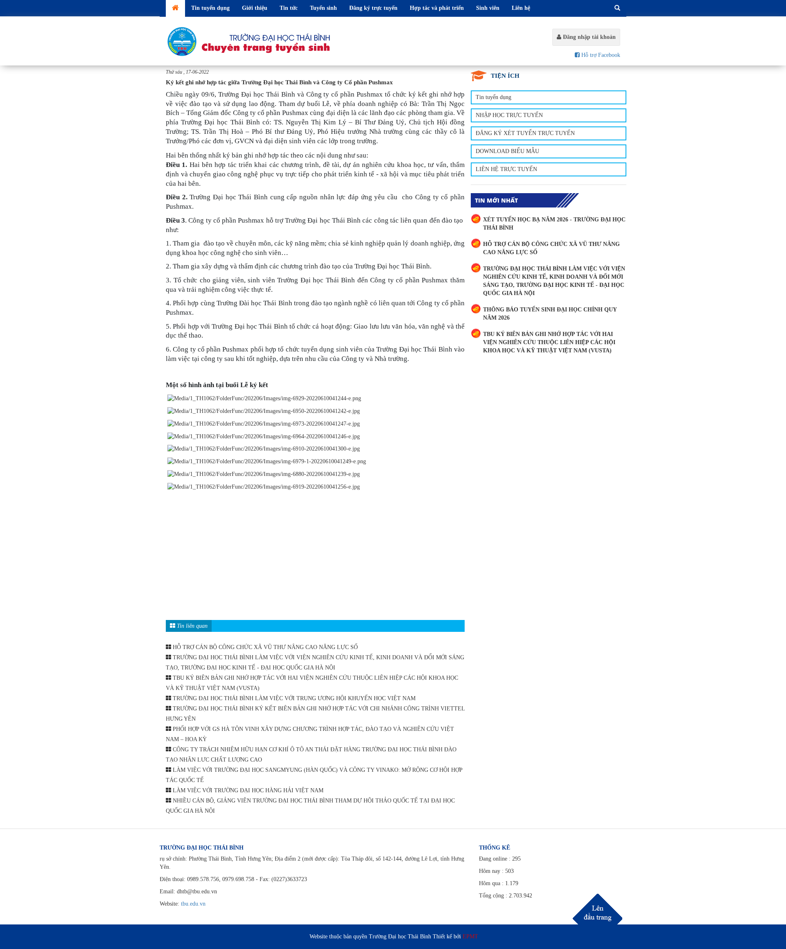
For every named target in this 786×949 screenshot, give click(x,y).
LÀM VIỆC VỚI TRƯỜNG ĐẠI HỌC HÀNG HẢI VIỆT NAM (247, 790)
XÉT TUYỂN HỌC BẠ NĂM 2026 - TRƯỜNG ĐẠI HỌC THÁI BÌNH (554, 223)
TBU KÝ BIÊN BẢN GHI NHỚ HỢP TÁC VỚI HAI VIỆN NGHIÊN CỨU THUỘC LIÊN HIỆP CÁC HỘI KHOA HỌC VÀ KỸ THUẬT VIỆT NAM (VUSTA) (549, 342)
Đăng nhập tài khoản (588, 37)
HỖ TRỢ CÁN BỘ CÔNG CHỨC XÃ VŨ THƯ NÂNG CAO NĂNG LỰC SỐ (264, 647)
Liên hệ (521, 8)
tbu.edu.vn (193, 904)
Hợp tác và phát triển (437, 8)
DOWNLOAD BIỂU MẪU (507, 151)
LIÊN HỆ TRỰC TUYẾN (506, 169)
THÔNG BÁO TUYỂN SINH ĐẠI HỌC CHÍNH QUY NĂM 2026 (550, 314)
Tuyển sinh (323, 8)
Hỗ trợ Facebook (600, 55)
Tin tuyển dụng (210, 8)
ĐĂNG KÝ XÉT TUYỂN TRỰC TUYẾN (525, 133)
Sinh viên (487, 8)
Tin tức (289, 8)
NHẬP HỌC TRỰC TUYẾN (509, 115)
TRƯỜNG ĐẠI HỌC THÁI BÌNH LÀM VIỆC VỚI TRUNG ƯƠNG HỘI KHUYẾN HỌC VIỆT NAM (293, 698)
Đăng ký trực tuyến (373, 8)
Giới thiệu (254, 8)
